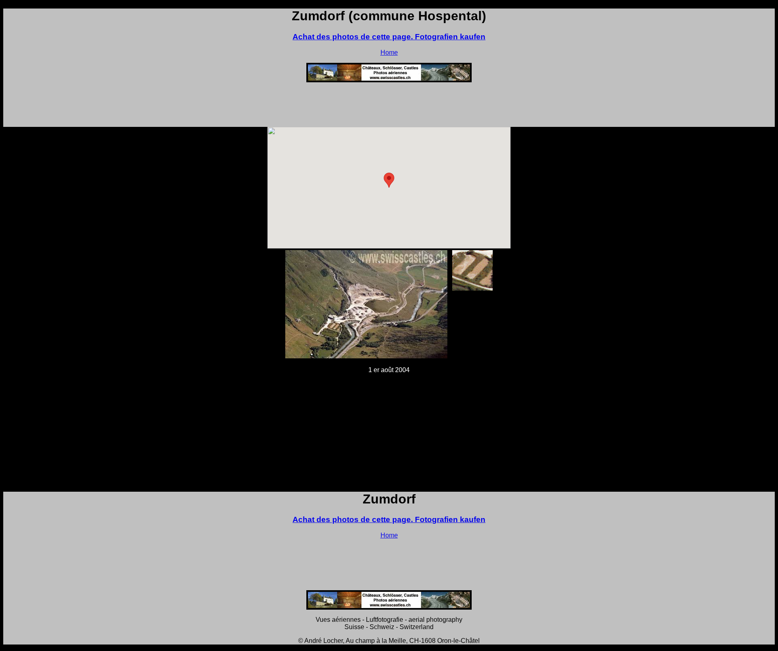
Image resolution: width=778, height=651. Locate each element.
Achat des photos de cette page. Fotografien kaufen (389, 36)
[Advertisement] (389, 107)
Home (389, 52)
